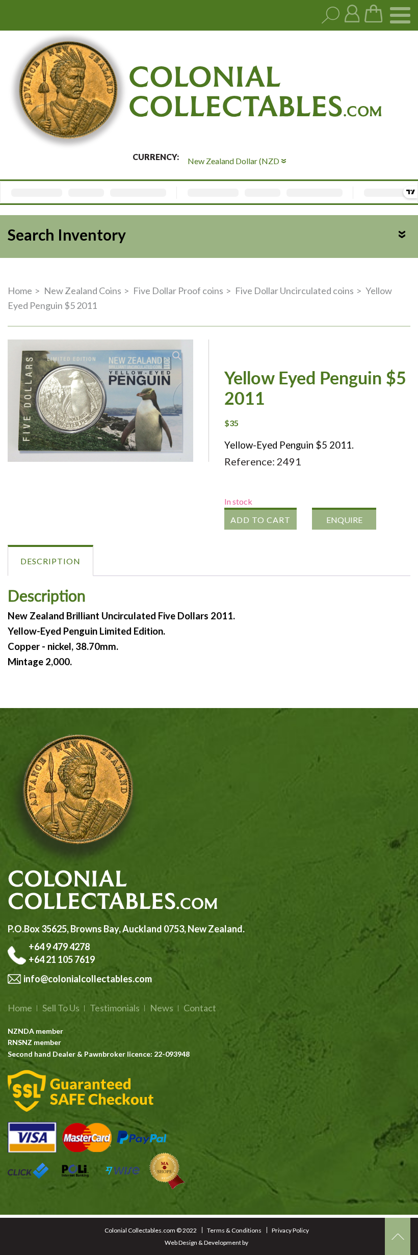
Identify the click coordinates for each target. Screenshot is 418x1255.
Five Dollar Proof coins (178, 290)
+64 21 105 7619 (62, 959)
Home (20, 290)
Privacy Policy (290, 1230)
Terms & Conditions (234, 1230)
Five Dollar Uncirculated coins (294, 290)
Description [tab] (50, 561)
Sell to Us (61, 1007)
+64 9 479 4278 (60, 947)
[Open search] (330, 15)
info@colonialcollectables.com (87, 979)
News (161, 1007)
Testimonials (115, 1007)
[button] (177, 356)
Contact (200, 1007)
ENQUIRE (344, 520)
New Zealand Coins (82, 290)
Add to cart (260, 520)
